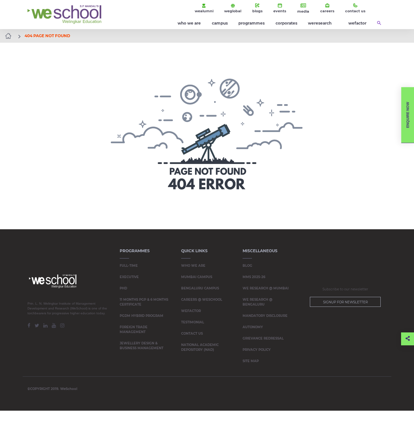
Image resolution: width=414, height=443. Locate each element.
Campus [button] (220, 23)
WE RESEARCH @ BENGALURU (257, 302)
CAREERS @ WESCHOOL (201, 299)
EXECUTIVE (129, 277)
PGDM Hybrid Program (141, 316)
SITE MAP (251, 361)
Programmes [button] (251, 23)
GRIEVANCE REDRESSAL (263, 338)
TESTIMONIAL (192, 322)
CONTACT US (192, 333)
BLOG (247, 266)
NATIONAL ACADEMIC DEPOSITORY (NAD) (200, 347)
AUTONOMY (253, 327)
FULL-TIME (129, 266)
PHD (123, 288)
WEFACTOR (191, 311)
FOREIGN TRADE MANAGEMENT (133, 329)
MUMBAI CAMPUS (196, 277)
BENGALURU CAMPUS (200, 288)
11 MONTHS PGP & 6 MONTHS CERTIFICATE (144, 302)
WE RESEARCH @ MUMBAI (266, 288)
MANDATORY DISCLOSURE (265, 316)
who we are (189, 23)
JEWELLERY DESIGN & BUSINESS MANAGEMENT (141, 345)
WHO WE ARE (193, 266)
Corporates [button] (286, 23)
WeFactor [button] (357, 23)
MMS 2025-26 (254, 277)
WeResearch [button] (320, 23)
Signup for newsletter (345, 302)
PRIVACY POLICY (257, 350)
